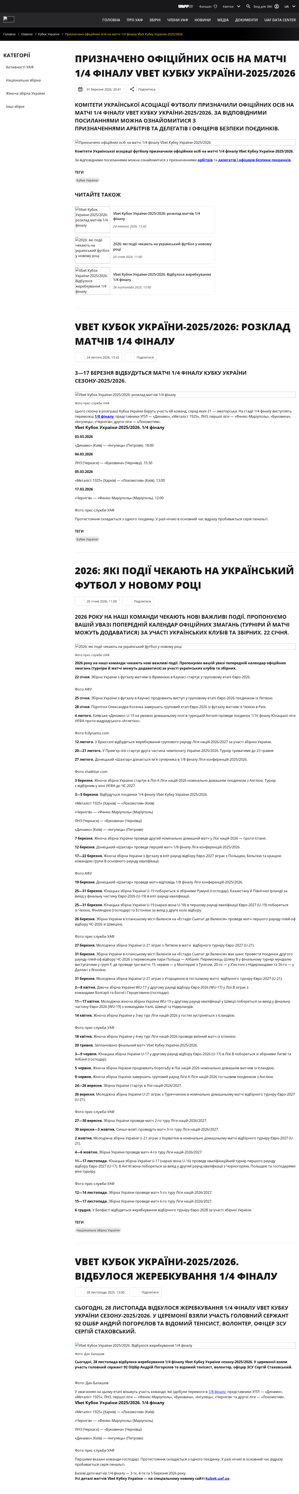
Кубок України (49, 34)
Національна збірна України (98, 1230)
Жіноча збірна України (25, 93)
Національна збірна (23, 80)
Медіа (223, 20)
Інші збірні (15, 106)
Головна (111, 20)
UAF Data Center (280, 20)
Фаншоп (205, 6)
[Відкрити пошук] (248, 6)
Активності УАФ (20, 67)
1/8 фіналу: (217, 1391)
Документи (246, 20)
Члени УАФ (177, 20)
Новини (203, 20)
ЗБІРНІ (155, 20)
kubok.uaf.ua (217, 1478)
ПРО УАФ (135, 20)
